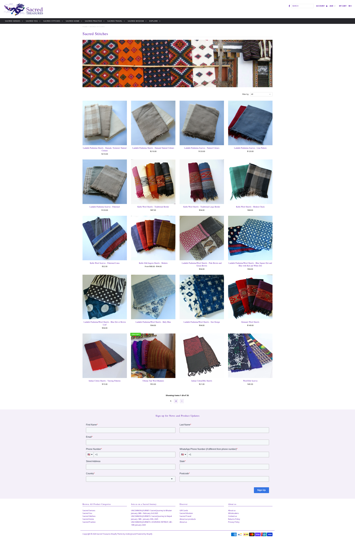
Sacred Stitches (51, 21)
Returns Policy (234, 519)
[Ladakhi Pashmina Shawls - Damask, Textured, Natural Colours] (105, 123)
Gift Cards (184, 510)
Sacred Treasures (104, 534)
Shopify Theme (117, 534)
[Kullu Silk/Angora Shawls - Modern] (153, 238)
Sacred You (32, 21)
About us (183, 522)
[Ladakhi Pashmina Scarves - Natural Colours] (202, 123)
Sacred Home (72, 21)
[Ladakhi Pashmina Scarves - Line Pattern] (250, 123)
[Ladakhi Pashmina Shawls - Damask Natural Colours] (153, 123)
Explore (153, 21)
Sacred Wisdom (136, 21)
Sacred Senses (12, 21)
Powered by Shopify (144, 534)
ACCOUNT (320, 6)
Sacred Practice (93, 21)
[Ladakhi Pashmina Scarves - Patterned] (105, 181)
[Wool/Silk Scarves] (250, 355)
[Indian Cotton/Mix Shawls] (202, 355)
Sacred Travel (114, 21)
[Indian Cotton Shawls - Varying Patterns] (105, 355)
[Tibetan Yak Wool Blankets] (153, 355)
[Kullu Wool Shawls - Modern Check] (250, 181)
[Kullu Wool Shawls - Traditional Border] (153, 181)
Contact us (232, 516)
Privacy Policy (233, 522)
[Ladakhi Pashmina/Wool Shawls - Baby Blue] (153, 297)
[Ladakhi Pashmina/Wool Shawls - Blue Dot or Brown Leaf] (105, 297)
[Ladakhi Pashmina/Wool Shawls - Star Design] (202, 297)
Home (85, 27)
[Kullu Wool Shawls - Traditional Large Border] (202, 181)
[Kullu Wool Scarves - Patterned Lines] (105, 238)
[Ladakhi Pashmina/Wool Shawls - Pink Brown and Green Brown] (202, 238)
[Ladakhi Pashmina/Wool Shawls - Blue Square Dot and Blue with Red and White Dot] (250, 238)
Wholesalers (233, 513)
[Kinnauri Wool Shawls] (250, 297)
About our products (188, 519)
